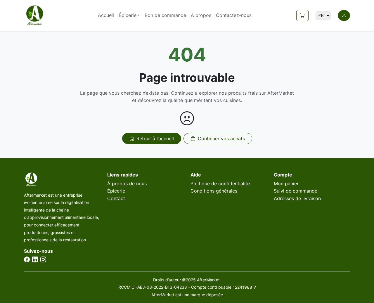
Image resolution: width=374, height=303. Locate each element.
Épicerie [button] (127, 15)
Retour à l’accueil (155, 138)
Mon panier (286, 183)
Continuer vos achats (221, 138)
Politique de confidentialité (220, 183)
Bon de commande (165, 15)
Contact (116, 198)
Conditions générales (214, 191)
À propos (201, 15)
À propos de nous (127, 183)
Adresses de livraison (297, 198)
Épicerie (116, 191)
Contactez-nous (234, 15)
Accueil (106, 15)
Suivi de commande (295, 191)
